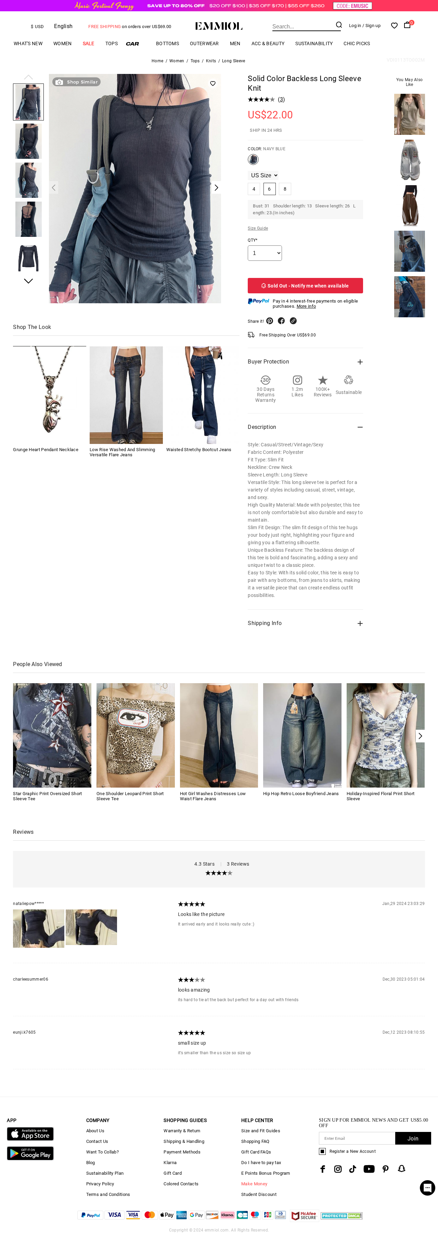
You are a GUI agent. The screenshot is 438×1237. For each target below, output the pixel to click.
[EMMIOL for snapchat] (401, 1168)
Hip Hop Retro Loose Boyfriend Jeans (301, 793)
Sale (88, 43)
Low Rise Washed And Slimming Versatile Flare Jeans (122, 452)
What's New (28, 43)
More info (306, 306)
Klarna (170, 1162)
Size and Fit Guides (260, 1130)
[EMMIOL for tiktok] (352, 1169)
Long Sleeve (233, 61)
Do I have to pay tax (261, 1162)
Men (235, 43)
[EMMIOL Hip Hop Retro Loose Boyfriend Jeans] (302, 735)
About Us (95, 1130)
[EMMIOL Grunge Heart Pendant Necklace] (49, 395)
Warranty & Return (182, 1130)
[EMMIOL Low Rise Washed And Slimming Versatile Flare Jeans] (126, 395)
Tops (111, 43)
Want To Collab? (102, 1152)
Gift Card (173, 1173)
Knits (211, 61)
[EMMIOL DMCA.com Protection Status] (342, 1220)
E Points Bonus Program (265, 1173)
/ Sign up (371, 25)
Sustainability (314, 43)
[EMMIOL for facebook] (322, 1169)
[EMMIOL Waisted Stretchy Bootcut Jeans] (203, 395)
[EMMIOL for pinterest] (385, 1169)
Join (413, 1138)
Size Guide (258, 228)
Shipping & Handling (184, 1141)
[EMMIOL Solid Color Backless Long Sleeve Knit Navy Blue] (253, 162)
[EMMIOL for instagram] (338, 1169)
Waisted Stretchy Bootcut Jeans (199, 449)
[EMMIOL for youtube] (369, 1169)
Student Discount (258, 1194)
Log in (355, 25)
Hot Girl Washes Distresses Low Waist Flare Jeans (213, 796)
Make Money (254, 1183)
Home (157, 61)
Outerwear (204, 43)
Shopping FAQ (255, 1141)
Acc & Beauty (268, 43)
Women (62, 43)
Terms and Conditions (108, 1194)
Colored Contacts (181, 1183)
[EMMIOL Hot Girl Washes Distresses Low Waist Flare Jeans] (219, 735)
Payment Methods (182, 1152)
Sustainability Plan (105, 1173)
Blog (90, 1162)
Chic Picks (357, 43)
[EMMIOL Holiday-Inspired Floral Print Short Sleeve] (386, 735)
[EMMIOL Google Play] (30, 1158)
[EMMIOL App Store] (30, 1139)
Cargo (137, 44)
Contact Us (97, 1141)
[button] (28, 78)
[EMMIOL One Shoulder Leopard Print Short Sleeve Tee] (135, 735)
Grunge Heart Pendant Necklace (45, 449)
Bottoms (167, 43)
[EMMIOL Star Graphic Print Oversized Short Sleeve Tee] (52, 735)
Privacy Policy (100, 1183)
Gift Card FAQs (256, 1152)
